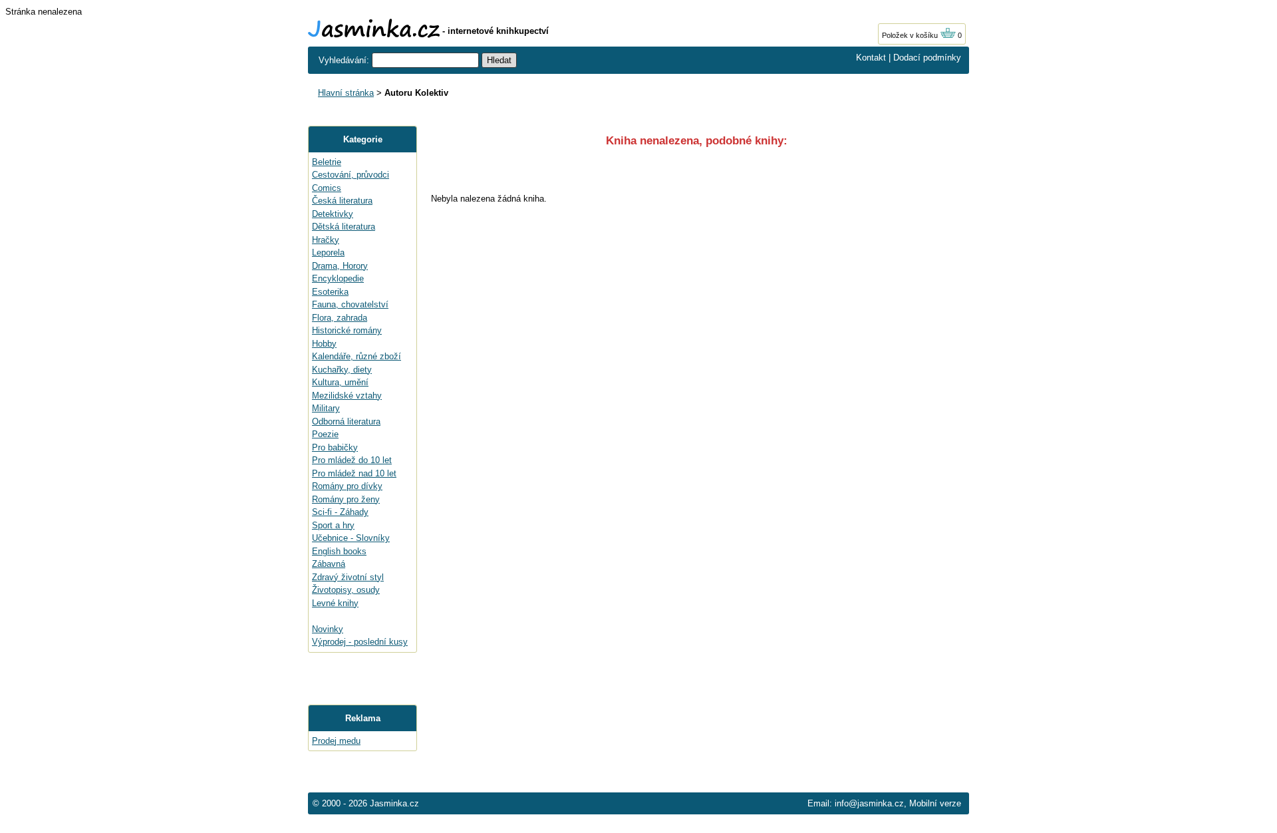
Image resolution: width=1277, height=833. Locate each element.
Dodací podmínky (927, 58)
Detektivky (332, 214)
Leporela (328, 252)
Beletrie (326, 162)
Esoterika (330, 292)
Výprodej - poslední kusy (360, 642)
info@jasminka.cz (869, 803)
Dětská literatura (343, 227)
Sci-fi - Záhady (340, 512)
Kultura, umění (340, 382)
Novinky (327, 629)
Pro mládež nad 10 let (354, 473)
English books (339, 551)
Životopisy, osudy (346, 590)
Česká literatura (342, 201)
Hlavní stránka (346, 93)
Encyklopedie (338, 278)
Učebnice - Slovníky (351, 538)
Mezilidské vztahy (347, 396)
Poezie (325, 434)
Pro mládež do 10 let (352, 460)
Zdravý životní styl (348, 577)
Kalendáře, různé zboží (356, 356)
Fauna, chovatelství (350, 304)
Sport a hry (333, 525)
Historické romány (347, 330)
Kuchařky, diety (342, 370)
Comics (326, 188)
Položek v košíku (911, 35)
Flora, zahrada (339, 318)
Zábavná (328, 564)
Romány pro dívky (347, 486)
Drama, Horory (340, 266)
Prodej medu (336, 741)
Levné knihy (335, 603)
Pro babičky (335, 447)
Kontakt (871, 58)
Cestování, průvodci (350, 175)
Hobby (324, 344)
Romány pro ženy (346, 499)
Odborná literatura (346, 421)
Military (326, 408)
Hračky (325, 240)
